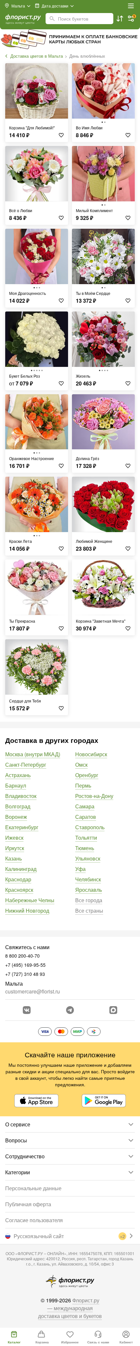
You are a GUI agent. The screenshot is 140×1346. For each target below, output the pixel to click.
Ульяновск (87, 858)
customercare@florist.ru (32, 991)
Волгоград (17, 806)
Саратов (85, 816)
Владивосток (20, 796)
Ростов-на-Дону (94, 796)
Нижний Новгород (27, 910)
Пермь (83, 785)
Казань (13, 858)
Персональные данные (33, 1188)
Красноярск (19, 889)
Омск (81, 764)
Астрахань (18, 775)
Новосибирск (91, 754)
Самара (84, 806)
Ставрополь (90, 827)
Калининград (20, 869)
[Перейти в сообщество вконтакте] (26, 1010)
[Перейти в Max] (113, 1010)
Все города (88, 900)
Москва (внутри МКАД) (32, 754)
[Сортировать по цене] (119, 18)
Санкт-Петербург (25, 764)
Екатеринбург (21, 827)
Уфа (80, 869)
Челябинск (88, 879)
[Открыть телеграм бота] (70, 1010)
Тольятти (86, 837)
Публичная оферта (28, 1204)
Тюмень (84, 848)
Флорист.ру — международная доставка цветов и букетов (70, 1308)
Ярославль (88, 889)
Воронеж (16, 816)
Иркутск (14, 848)
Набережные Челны (29, 900)
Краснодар (18, 879)
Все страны (89, 910)
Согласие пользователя (34, 1220)
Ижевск (14, 837)
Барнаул (15, 785)
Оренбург (86, 775)
